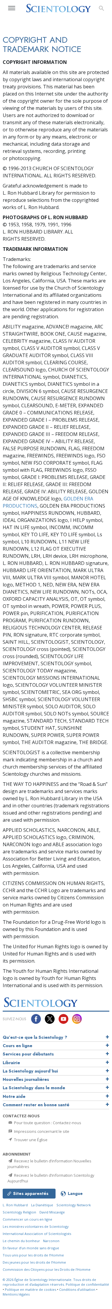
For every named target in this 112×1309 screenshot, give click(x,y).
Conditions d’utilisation (77, 1289)
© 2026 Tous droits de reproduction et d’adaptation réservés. (49, 1282)
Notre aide (14, 1096)
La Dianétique (42, 1205)
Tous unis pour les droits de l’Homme (33, 1255)
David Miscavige (52, 1212)
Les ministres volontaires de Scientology (36, 1226)
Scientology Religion (19, 1212)
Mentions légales (16, 1294)
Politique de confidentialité (87, 1284)
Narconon (51, 1241)
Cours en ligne (17, 1046)
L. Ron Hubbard (15, 1205)
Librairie (11, 1063)
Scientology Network (73, 1205)
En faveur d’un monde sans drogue (31, 1248)
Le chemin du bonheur (22, 1241)
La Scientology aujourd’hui (30, 1071)
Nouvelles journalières (26, 1079)
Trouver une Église (30, 1139)
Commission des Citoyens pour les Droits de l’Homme (46, 1269)
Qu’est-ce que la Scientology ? (35, 1037)
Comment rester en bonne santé (36, 1105)
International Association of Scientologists (37, 1233)
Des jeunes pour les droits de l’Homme (34, 1262)
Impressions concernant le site (41, 1131)
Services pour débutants (28, 1054)
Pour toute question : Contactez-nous (47, 1122)
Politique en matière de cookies (30, 1289)
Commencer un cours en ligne (27, 1219)
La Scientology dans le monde (34, 1088)
